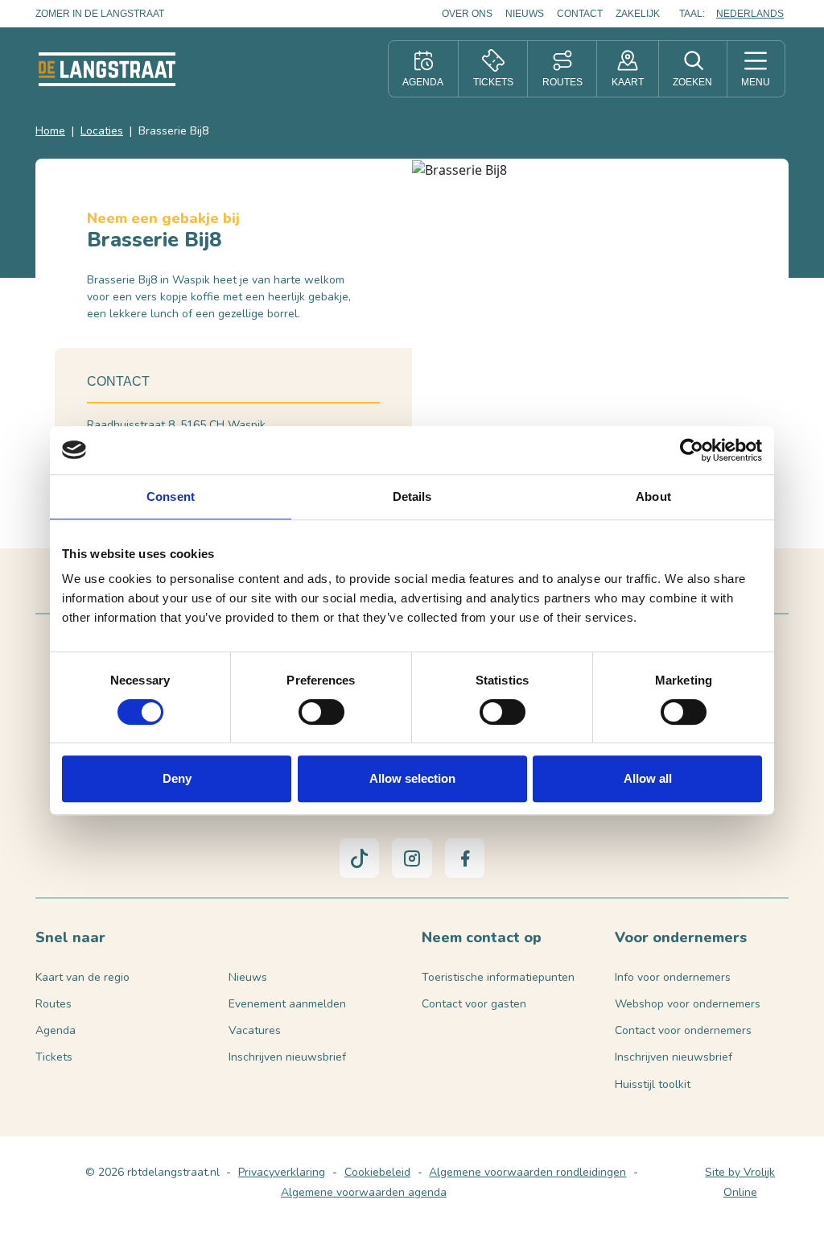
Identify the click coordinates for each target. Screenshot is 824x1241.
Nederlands (750, 13)
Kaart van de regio (82, 977)
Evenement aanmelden (287, 1003)
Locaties (101, 131)
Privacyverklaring (281, 1172)
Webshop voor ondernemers (687, 1003)
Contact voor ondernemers (683, 1030)
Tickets (53, 1057)
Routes (53, 1003)
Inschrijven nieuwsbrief (287, 1057)
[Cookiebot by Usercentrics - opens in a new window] (691, 450)
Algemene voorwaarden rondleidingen (527, 1172)
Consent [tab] (170, 496)
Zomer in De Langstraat (99, 13)
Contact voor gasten (474, 1003)
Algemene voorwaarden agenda (364, 1192)
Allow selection (412, 778)
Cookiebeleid (377, 1172)
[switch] (321, 712)
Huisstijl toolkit (652, 1084)
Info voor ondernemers (673, 977)
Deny (177, 778)
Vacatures (255, 1030)
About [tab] (653, 496)
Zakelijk (638, 13)
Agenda (55, 1030)
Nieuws (524, 13)
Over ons (467, 13)
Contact (580, 13)
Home (50, 131)
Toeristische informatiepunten (498, 977)
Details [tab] (412, 496)
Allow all (648, 778)
